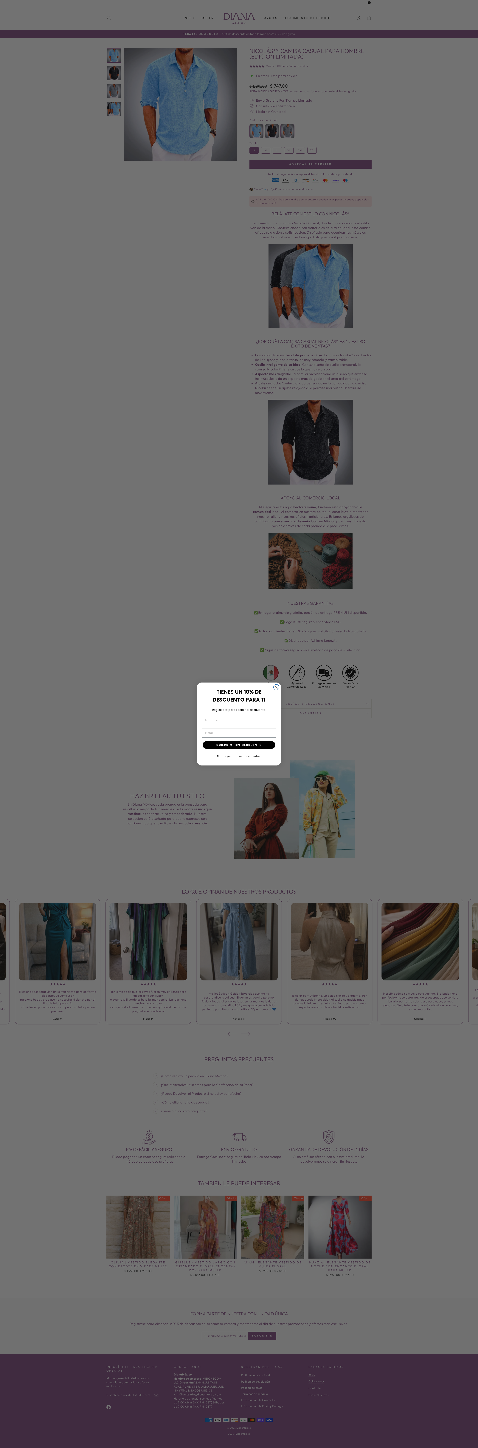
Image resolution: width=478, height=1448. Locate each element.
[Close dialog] (276, 687)
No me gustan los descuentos (239, 756)
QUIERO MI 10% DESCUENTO (239, 745)
